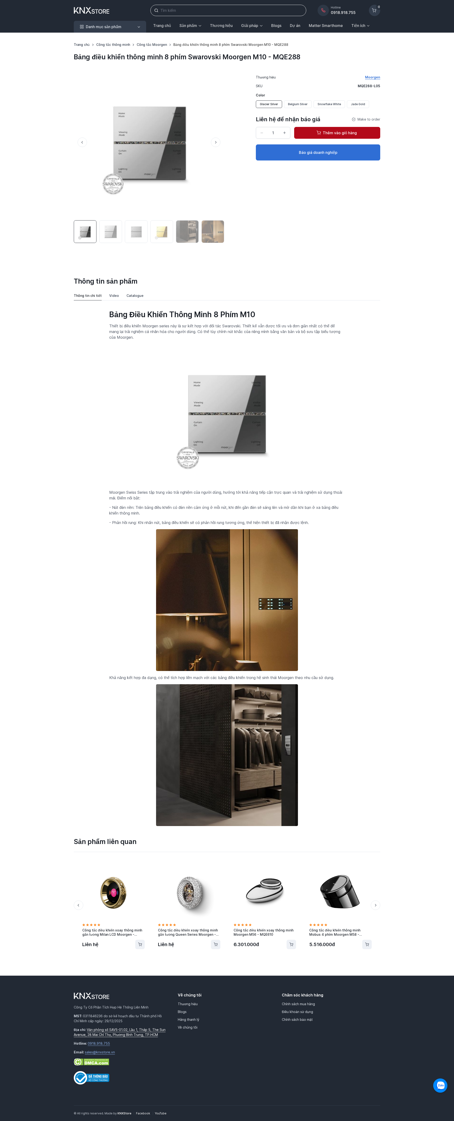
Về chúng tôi (187, 1027)
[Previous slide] (82, 142)
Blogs (276, 25)
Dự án (295, 25)
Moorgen (372, 77)
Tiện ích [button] (358, 25)
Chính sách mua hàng (298, 1004)
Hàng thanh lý (188, 1019)
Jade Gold (358, 104)
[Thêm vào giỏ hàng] (140, 944)
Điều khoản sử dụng (297, 1012)
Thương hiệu (221, 25)
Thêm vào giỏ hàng (340, 132)
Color (260, 95)
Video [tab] (114, 296)
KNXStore (125, 1113)
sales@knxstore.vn (100, 1052)
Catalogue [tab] (135, 296)
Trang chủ (162, 25)
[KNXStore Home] (92, 10)
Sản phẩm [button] (188, 25)
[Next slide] (215, 142)
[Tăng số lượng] (284, 133)
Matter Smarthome (326, 25)
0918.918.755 (99, 1043)
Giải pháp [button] (249, 25)
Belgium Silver (298, 104)
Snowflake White (329, 104)
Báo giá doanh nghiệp (318, 152)
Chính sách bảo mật (297, 1019)
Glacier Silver (269, 104)
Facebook (143, 1113)
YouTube (160, 1113)
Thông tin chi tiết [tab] (88, 296)
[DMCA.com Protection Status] (91, 1061)
